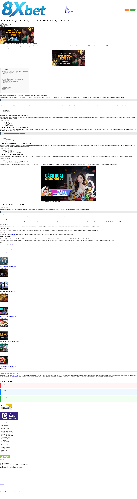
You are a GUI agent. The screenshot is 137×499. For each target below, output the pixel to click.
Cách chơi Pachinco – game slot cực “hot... (8, 291)
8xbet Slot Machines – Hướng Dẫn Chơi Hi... (8, 266)
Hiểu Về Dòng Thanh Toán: (7, 87)
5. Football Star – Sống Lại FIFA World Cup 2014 (10, 81)
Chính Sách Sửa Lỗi (4, 448)
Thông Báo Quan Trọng (5, 451)
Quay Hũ (67, 9)
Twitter (5, 249)
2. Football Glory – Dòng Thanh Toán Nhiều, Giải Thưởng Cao (12, 74)
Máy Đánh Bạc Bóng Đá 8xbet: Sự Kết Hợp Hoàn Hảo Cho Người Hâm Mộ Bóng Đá (15, 71)
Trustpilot (2, 484)
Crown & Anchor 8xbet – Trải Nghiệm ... (7, 303)
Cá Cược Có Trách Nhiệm (5, 438)
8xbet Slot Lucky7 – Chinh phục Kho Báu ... (8, 316)
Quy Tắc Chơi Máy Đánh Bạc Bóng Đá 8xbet (9, 83)
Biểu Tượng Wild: (6, 88)
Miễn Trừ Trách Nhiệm (5, 425)
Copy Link (12, 249)
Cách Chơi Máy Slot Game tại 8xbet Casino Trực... (9, 328)
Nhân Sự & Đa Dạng (5, 441)
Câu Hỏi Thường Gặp (5, 450)
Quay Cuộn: (5, 86)
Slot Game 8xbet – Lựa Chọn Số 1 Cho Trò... (8, 353)
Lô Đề (67, 7)
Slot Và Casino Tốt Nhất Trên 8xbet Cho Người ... (9, 341)
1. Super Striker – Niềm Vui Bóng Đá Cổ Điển (10, 72)
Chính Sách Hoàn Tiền (5, 443)
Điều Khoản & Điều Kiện (5, 424)
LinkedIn (8, 249)
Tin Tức (67, 12)
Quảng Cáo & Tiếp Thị (5, 444)
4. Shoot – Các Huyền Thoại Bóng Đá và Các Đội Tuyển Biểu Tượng (13, 79)
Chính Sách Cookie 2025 (5, 434)
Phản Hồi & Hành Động (5, 447)
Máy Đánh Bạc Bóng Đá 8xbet (9, 244)
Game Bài (68, 6)
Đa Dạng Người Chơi (5, 440)
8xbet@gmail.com (6, 463)
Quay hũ (5, 268)
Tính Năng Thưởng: (6, 89)
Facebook (2, 249)
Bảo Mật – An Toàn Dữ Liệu (6, 429)
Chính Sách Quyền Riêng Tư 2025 (7, 428)
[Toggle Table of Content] (26, 70)
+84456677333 (7, 461)
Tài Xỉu (67, 10)
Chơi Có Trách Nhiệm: (6, 92)
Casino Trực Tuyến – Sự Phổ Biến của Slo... (8, 366)
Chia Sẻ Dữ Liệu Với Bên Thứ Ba (7, 432)
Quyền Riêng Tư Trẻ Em (5, 437)
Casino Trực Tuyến (69, 11)
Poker (67, 8)
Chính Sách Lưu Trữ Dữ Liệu (6, 431)
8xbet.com (2, 244)
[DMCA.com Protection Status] (5, 457)
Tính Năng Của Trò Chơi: (8, 73)
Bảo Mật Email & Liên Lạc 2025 (7, 435)
